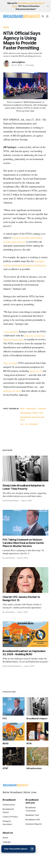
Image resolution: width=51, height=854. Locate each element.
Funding (42, 409)
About (5, 837)
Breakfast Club (32, 815)
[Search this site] (43, 16)
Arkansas (31, 409)
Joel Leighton (18, 62)
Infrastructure (9, 804)
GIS (21, 424)
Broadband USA (33, 819)
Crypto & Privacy (10, 816)
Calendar (7, 842)
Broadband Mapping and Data (32, 418)
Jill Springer (31, 424)
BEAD (6, 27)
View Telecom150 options (15, 849)
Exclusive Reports (34, 824)
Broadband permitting (31, 413)
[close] (48, 6)
